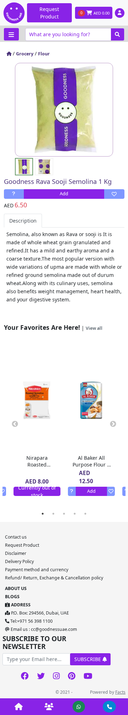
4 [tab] (74, 513)
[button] (119, 13)
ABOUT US (16, 588)
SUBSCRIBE (88, 659)
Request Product (49, 13)
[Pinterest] (71, 676)
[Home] (8, 54)
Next (113, 424)
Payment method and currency (36, 570)
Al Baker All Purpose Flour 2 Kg (91, 464)
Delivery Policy (19, 561)
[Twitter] (41, 676)
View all (94, 328)
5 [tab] (85, 513)
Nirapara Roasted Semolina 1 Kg (37, 464)
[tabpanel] (91, 424)
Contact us (16, 537)
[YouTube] (87, 676)
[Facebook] (25, 676)
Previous (14, 424)
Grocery (24, 54)
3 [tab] (64, 513)
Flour (44, 54)
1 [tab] (42, 513)
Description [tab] (23, 220)
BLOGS (12, 597)
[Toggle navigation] (11, 34)
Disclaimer (15, 553)
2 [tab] (53, 513)
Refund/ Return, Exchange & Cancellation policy (54, 578)
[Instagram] (56, 676)
